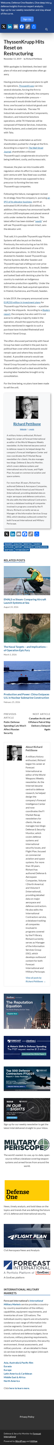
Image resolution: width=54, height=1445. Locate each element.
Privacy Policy (27, 1416)
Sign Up (27, 19)
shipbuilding (41, 547)
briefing (28, 544)
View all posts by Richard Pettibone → (36, 979)
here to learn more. (19, 1388)
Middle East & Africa (14, 1377)
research (28, 547)
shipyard (9, 550)
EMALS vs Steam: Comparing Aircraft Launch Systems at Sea (25, 601)
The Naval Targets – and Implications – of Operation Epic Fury (26, 648)
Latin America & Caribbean (18, 1373)
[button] (31, 429)
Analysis (18, 544)
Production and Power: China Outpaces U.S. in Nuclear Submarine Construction (26, 696)
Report (18, 547)
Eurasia (8, 1366)
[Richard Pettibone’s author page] (27, 407)
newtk (38, 221)
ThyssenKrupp (26, 85)
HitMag (33, 1441)
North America (12, 1380)
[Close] (50, 3)
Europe (8, 1369)
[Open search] (46, 29)
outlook (9, 547)
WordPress (20, 1441)
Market (37, 544)
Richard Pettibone (34, 59)
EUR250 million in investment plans (22, 302)
